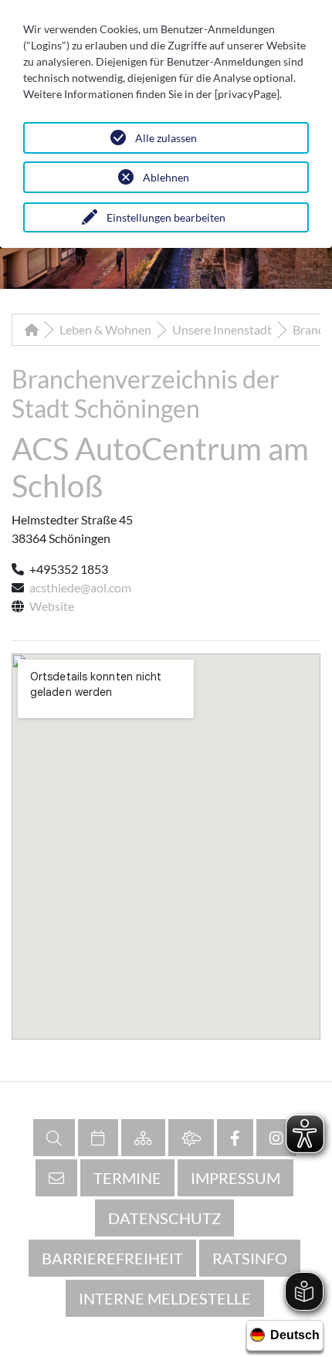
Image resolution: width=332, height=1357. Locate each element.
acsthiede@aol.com (80, 587)
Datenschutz (164, 1218)
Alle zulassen (166, 137)
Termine (127, 1178)
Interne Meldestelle (165, 1298)
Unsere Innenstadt (222, 329)
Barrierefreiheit (112, 1258)
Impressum (235, 1178)
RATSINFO (249, 1258)
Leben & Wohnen (105, 329)
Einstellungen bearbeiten (166, 217)
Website (51, 606)
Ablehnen (166, 177)
